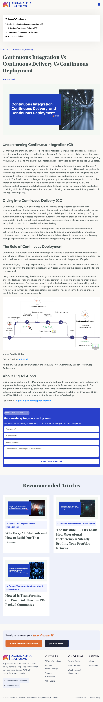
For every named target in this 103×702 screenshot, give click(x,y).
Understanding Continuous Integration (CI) (25, 24)
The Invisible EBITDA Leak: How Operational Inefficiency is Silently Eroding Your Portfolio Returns (76, 539)
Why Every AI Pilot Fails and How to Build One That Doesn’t (26, 538)
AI (7, 523)
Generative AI (37, 586)
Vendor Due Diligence (18, 523)
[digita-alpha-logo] (17, 4)
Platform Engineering (23, 49)
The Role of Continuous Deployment (23, 32)
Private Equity (88, 523)
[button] (23, 643)
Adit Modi (23, 359)
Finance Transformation (71, 523)
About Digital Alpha (16, 36)
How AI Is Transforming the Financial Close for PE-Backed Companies (25, 600)
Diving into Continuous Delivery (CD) (23, 28)
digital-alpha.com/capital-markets (33, 400)
